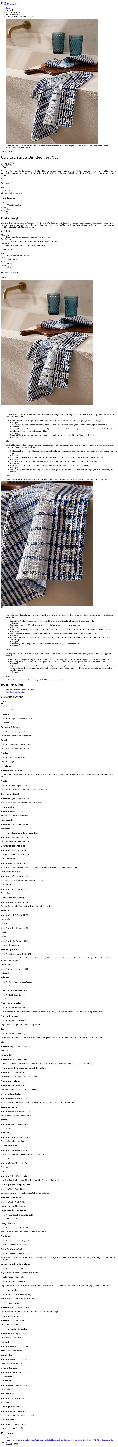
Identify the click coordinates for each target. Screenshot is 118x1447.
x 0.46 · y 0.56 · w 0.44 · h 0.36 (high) (24, 642)
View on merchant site (10, 193)
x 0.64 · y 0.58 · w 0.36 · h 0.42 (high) (24, 664)
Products (4, 4)
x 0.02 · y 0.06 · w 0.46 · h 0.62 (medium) (25, 672)
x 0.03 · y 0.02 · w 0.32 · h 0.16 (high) (24, 459)
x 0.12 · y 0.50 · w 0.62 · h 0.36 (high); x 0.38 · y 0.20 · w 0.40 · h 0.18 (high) (39, 433)
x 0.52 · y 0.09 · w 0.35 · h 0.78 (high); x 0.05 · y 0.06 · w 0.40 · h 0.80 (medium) (40, 631)
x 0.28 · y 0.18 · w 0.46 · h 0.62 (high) (24, 623)
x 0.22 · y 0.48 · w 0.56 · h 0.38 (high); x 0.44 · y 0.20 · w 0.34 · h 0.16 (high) (39, 427)
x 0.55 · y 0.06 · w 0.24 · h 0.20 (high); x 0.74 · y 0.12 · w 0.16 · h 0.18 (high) (39, 463)
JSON (21, 193)
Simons (3, 2)
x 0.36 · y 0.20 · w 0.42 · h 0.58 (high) (24, 627)
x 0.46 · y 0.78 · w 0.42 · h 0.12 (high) (24, 646)
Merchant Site (13, 4)
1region (15, 423)
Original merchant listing (15, 692)
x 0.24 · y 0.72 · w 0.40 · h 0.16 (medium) (25, 437)
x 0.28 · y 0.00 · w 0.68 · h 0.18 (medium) (25, 468)
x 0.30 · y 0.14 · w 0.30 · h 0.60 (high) (24, 635)
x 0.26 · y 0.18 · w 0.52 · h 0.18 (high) (24, 455)
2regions (15, 427)
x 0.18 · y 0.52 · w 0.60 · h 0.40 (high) (24, 423)
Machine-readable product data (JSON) (21, 690)
